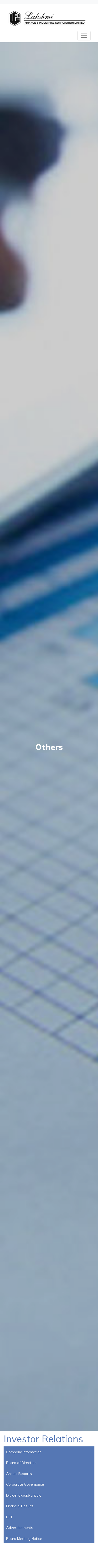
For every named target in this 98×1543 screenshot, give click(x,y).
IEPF (9, 1517)
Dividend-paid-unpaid (23, 1495)
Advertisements (19, 1527)
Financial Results (20, 1506)
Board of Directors (21, 1462)
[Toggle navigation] (84, 35)
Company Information (23, 1452)
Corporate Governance (25, 1484)
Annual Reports (19, 1473)
